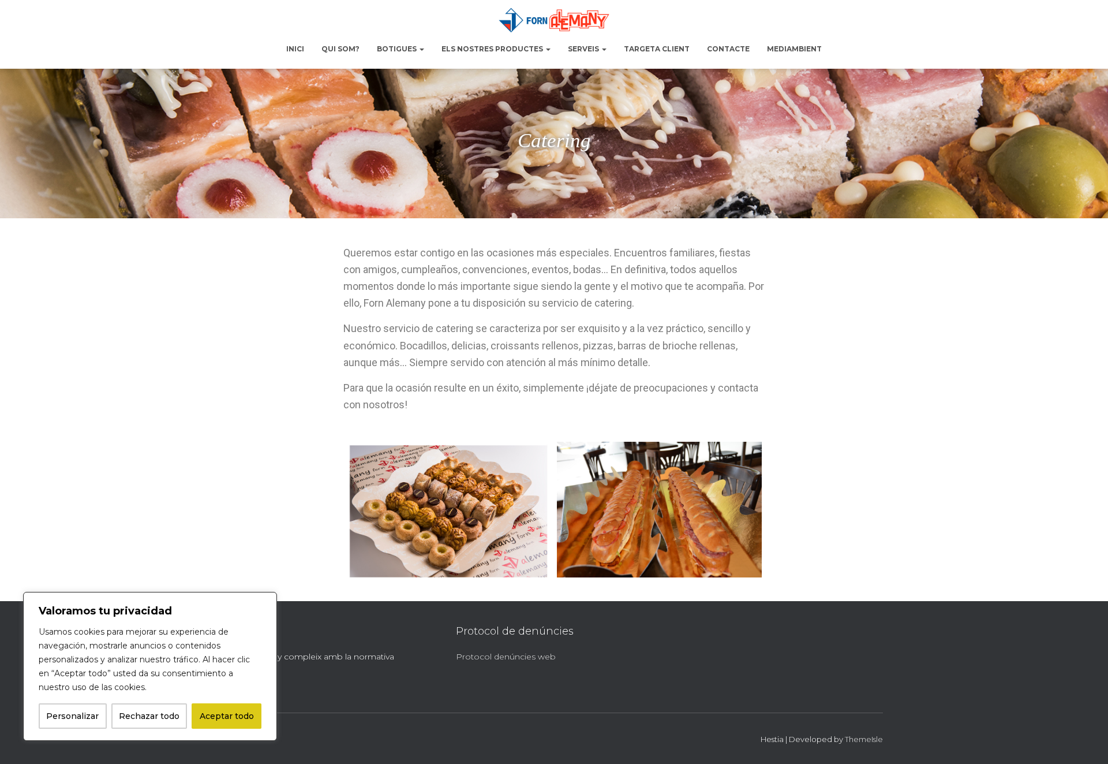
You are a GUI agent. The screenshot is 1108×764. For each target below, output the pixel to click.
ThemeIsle (864, 739)
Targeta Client (657, 48)
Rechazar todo (149, 716)
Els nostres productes (493, 48)
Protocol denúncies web (506, 656)
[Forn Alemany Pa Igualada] (554, 20)
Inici (295, 48)
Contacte (728, 48)
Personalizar (72, 716)
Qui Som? (340, 48)
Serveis (584, 48)
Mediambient (794, 48)
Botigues (397, 48)
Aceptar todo (227, 716)
